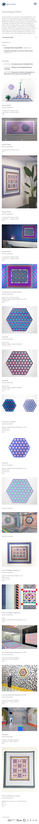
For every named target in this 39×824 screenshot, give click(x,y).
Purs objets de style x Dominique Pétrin (22, 64)
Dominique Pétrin (8, 107)
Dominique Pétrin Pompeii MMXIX (13, 47)
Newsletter (5, 817)
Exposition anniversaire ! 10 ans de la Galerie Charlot (18, 51)
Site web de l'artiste (8, 37)
